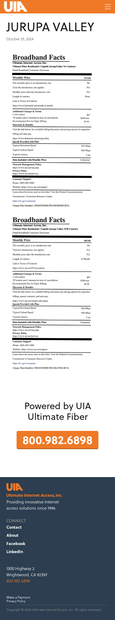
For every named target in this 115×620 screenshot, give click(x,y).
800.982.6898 (57, 439)
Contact (14, 527)
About (12, 535)
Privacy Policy (15, 601)
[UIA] (36, 6)
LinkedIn (14, 551)
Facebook (15, 543)
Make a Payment (18, 597)
